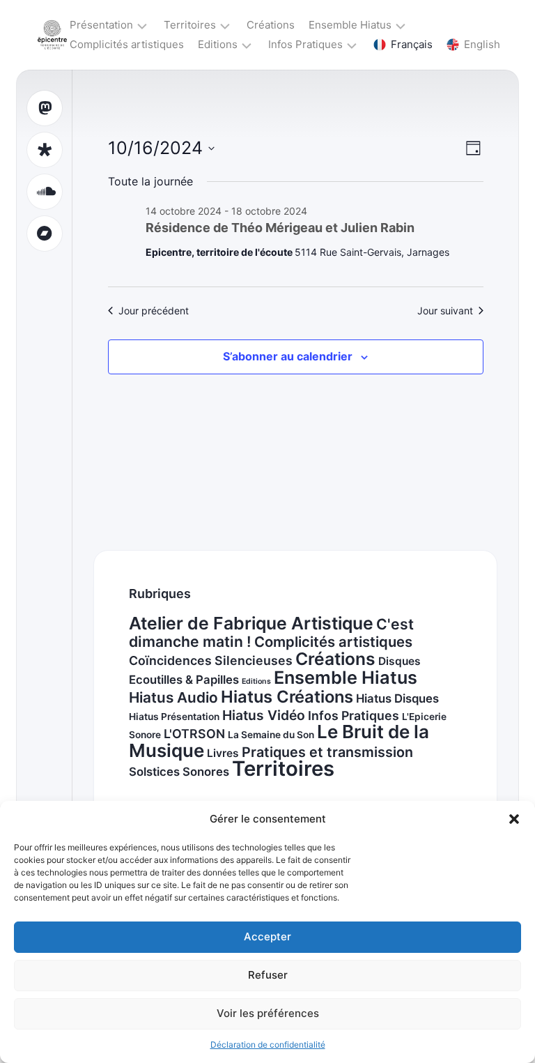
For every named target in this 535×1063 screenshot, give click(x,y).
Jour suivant (445, 310)
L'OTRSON (194, 733)
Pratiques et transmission (327, 752)
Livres (223, 753)
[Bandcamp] (44, 233)
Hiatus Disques (397, 698)
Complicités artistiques (127, 44)
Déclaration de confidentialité (267, 1044)
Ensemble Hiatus (350, 24)
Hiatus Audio (173, 697)
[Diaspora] (44, 149)
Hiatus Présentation (174, 716)
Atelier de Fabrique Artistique (251, 623)
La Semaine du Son (271, 734)
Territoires (190, 24)
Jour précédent (153, 310)
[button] (514, 819)
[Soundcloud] (44, 191)
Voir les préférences (268, 1013)
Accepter (267, 936)
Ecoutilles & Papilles (184, 680)
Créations (271, 24)
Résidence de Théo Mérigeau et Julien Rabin (280, 227)
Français (412, 44)
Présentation (101, 24)
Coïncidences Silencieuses (211, 660)
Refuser (268, 974)
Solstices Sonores (179, 772)
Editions (218, 44)
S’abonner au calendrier (287, 356)
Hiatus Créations (287, 697)
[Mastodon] (44, 108)
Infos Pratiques (305, 44)
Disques (399, 661)
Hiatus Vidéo (263, 715)
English (482, 44)
